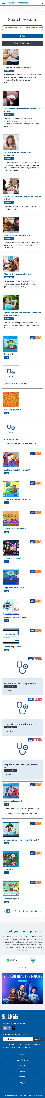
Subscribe (37, 1039)
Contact (22, 1065)
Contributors (22, 1060)
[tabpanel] (12, 960)
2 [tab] (22, 968)
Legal (18, 1047)
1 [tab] (20, 968)
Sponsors (22, 1071)
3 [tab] (25, 968)
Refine (23, 36)
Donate (22, 1076)
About (22, 1054)
